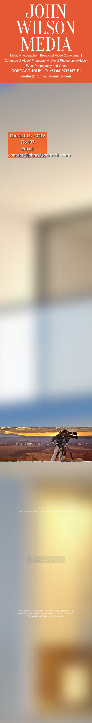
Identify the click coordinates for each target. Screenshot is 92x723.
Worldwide (45, 566)
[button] (5, 444)
